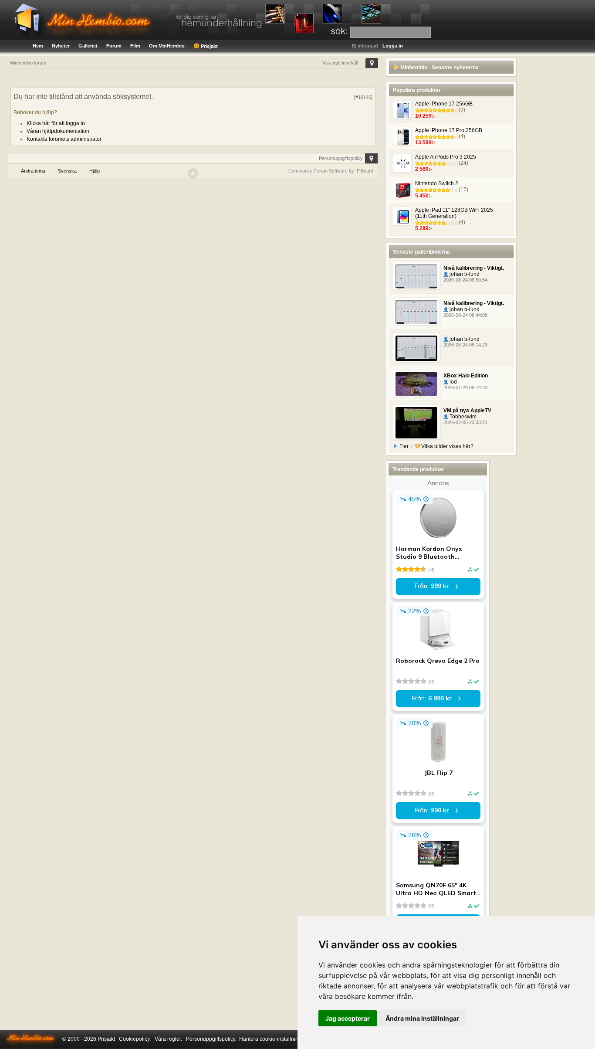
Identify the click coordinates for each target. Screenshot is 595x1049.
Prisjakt (208, 46)
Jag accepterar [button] (347, 1018)
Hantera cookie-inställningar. (273, 1039)
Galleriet (88, 45)
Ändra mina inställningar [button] (422, 1018)
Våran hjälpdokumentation (58, 131)
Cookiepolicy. (135, 1039)
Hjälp (94, 170)
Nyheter (61, 45)
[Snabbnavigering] (371, 63)
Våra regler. (168, 1039)
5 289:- (423, 228)
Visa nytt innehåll (340, 62)
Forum (114, 45)
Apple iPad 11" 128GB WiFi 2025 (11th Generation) (454, 213)
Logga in (392, 45)
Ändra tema (33, 170)
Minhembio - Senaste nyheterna (439, 68)
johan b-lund (464, 274)
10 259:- (425, 116)
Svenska (67, 170)
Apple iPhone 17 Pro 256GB (448, 130)
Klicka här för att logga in (56, 123)
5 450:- (423, 196)
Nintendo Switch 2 (436, 183)
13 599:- (425, 142)
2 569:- (423, 169)
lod (452, 382)
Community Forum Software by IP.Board (330, 170)
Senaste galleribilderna (421, 252)
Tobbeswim (462, 417)
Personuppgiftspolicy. (211, 1039)
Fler (404, 446)
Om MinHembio (167, 45)
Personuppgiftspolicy (341, 158)
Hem (38, 45)
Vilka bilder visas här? (446, 446)
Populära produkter (417, 90)
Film (135, 45)
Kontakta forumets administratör (64, 139)
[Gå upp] (193, 173)
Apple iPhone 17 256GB (444, 104)
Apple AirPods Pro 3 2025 (445, 157)
